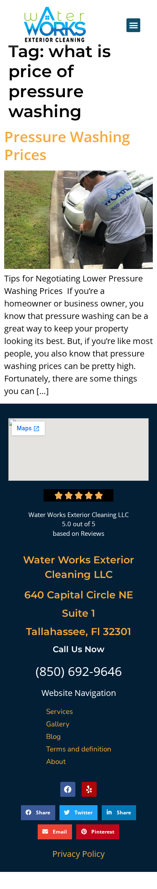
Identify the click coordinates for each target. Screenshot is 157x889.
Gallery (57, 724)
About (56, 761)
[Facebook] (67, 789)
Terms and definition (78, 749)
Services (59, 711)
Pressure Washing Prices (67, 145)
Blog (53, 736)
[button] (133, 25)
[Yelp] (89, 789)
